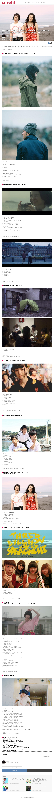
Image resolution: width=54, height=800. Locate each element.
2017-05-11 (8, 35)
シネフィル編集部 (9, 36)
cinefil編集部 (16, 36)
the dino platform (28, 798)
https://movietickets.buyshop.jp (15, 748)
